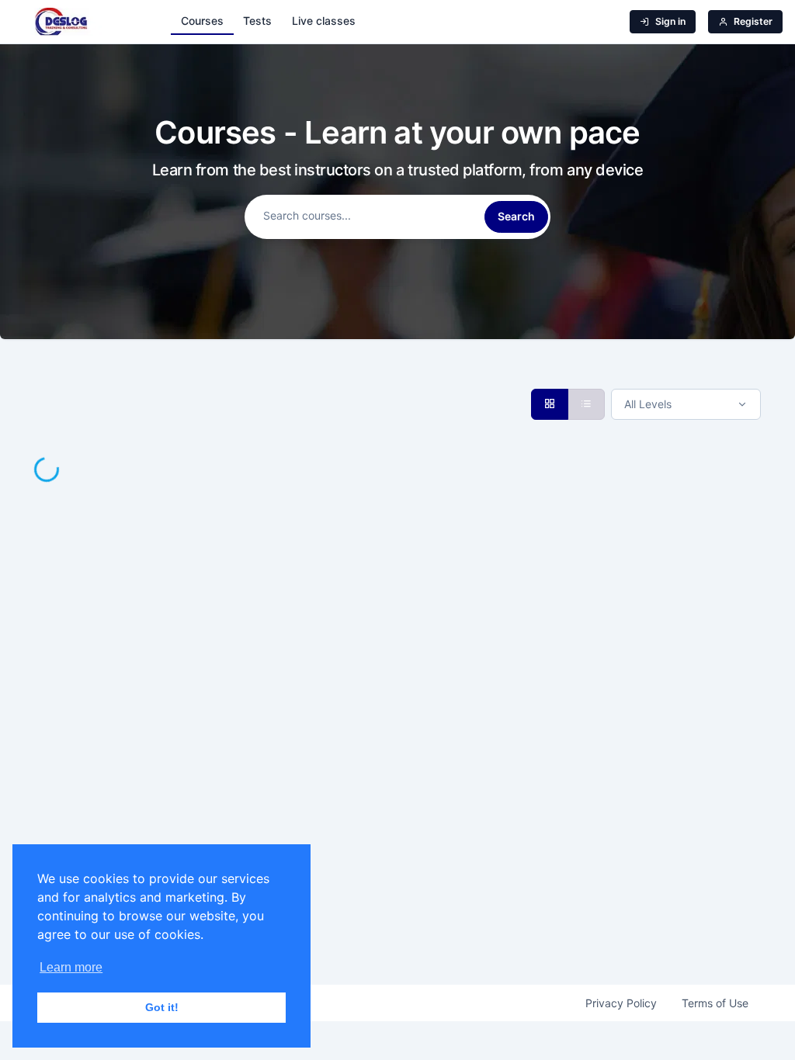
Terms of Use (715, 1003)
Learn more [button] (71, 967)
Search (516, 216)
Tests (257, 20)
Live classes (324, 20)
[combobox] (686, 404)
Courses (202, 20)
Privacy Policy (621, 1003)
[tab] (549, 404)
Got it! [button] (162, 1007)
